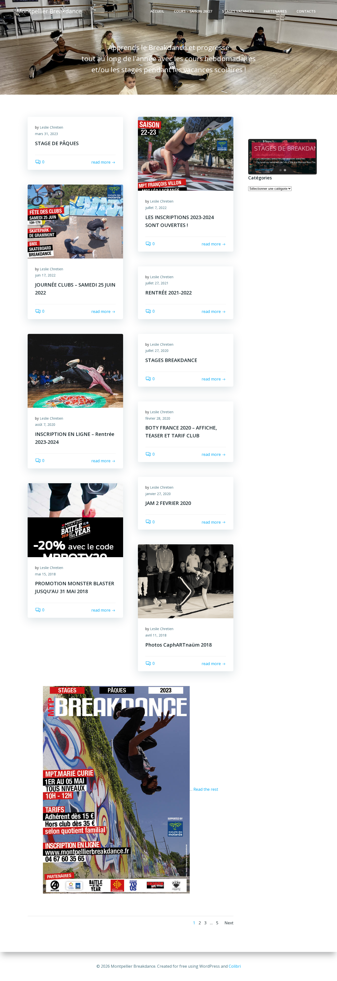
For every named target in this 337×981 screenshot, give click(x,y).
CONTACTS (306, 11)
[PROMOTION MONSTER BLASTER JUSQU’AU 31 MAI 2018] (75, 519)
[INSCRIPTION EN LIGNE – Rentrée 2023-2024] (75, 370)
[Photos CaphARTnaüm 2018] (185, 581)
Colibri (235, 966)
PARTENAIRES (275, 11)
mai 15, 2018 (45, 574)
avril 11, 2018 (156, 635)
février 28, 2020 (157, 418)
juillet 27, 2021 (156, 283)
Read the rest (205, 789)
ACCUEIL (157, 11)
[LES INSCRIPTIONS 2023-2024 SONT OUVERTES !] (185, 153)
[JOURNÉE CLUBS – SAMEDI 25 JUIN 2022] (75, 221)
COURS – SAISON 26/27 (193, 11)
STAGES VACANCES (238, 11)
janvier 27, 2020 (158, 493)
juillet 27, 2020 (156, 350)
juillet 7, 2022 (156, 207)
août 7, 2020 (45, 424)
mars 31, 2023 (46, 133)
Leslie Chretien (51, 127)
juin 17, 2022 (45, 275)
